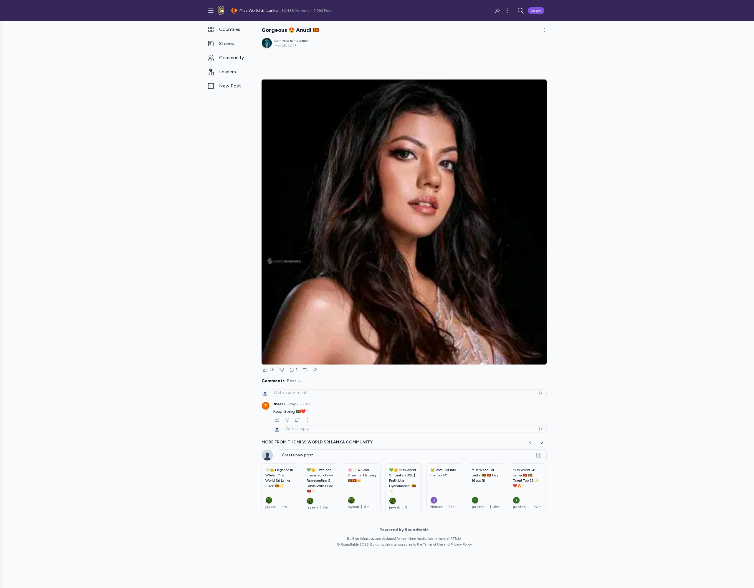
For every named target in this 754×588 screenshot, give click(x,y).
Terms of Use (433, 544)
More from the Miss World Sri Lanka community (317, 442)
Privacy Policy (461, 544)
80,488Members (295, 11)
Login (536, 11)
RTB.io (455, 538)
